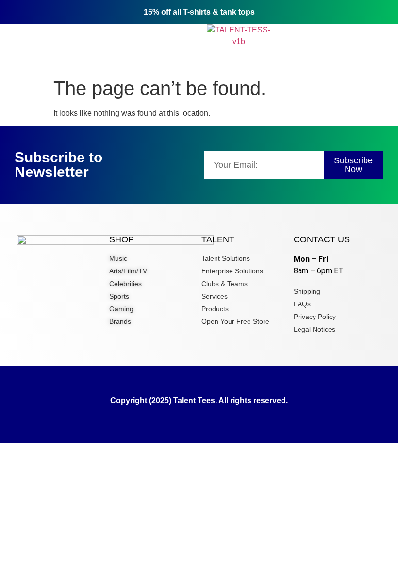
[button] (71, 36)
